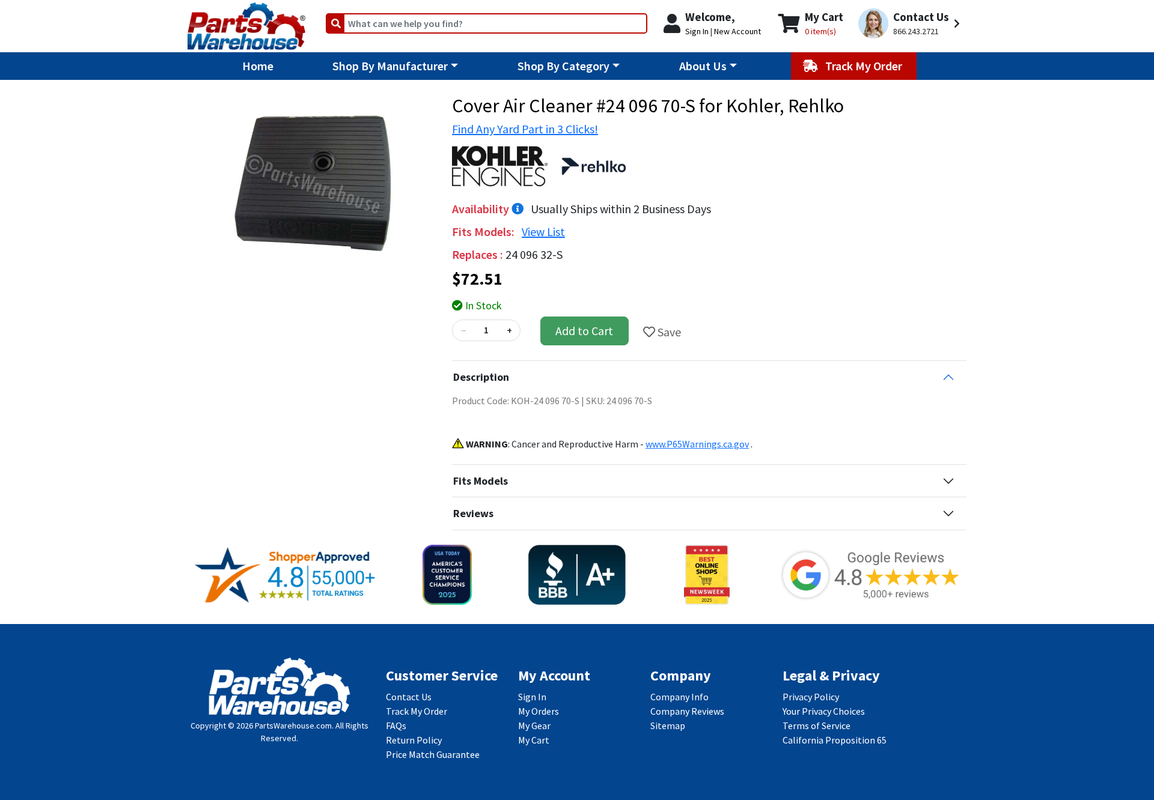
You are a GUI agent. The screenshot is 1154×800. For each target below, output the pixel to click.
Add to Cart (584, 330)
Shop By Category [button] (563, 65)
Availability (481, 208)
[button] (910, 23)
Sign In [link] (532, 697)
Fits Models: (484, 231)
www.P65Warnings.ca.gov (697, 444)
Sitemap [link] (667, 726)
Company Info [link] (679, 697)
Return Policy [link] (414, 740)
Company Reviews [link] (687, 711)
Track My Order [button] (865, 65)
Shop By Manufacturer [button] (390, 65)
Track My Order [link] (416, 711)
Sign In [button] (697, 31)
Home (257, 65)
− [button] (463, 330)
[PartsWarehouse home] (246, 22)
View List (543, 231)
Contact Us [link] (409, 697)
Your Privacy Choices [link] (824, 711)
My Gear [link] (534, 726)
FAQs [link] (396, 726)
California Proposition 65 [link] (835, 740)
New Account (737, 31)
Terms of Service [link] (816, 726)
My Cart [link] (533, 740)
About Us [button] (703, 65)
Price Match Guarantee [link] (433, 754)
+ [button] (509, 330)
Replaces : (478, 254)
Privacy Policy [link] (811, 697)
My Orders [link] (538, 711)
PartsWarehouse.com (293, 725)
